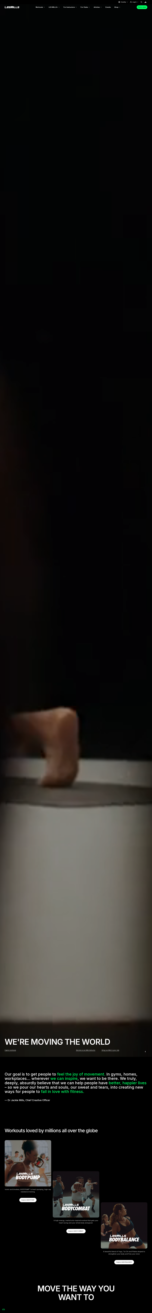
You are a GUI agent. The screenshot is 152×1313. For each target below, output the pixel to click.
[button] (123, 2)
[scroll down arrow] (145, 1050)
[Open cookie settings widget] (3, 1309)
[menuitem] (40, 7)
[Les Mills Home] (12, 7)
